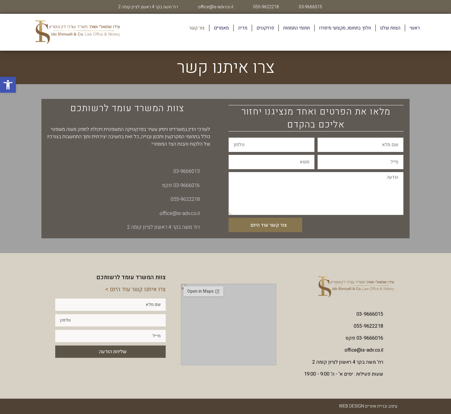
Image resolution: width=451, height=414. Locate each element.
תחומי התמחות (296, 28)
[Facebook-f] (67, 406)
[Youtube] (56, 406)
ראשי (415, 28)
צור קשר (197, 28)
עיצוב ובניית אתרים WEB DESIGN (368, 406)
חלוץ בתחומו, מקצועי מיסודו (345, 28)
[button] (8, 85)
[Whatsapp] (79, 406)
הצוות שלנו (390, 28)
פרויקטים (265, 28)
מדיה (242, 28)
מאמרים (221, 28)
